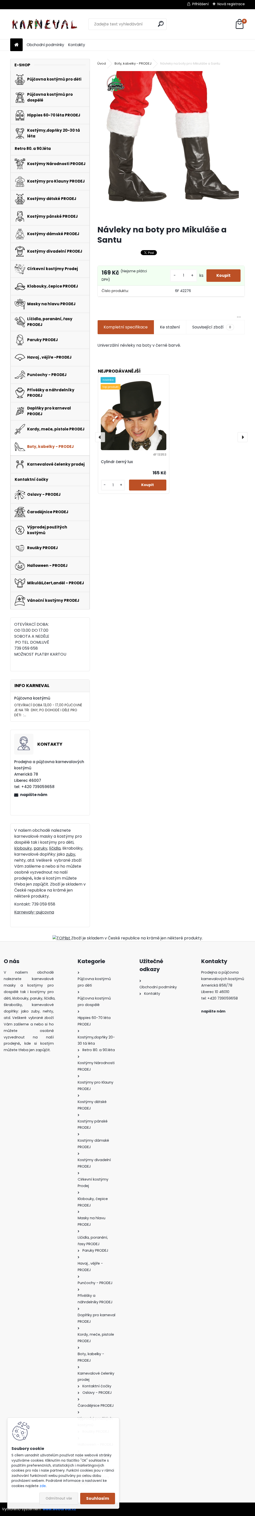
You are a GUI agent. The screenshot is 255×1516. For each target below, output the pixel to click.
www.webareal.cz (59, 1509)
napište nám (33, 795)
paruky (40, 848)
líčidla (55, 848)
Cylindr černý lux (117, 461)
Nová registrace (231, 3)
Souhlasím (97, 1498)
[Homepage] (16, 45)
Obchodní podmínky (45, 44)
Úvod (101, 63)
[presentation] (100, 437)
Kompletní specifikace (126, 327)
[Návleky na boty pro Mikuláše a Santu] (171, 146)
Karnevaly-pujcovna (34, 912)
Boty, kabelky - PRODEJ (133, 63)
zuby (70, 854)
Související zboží (211, 327)
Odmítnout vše (59, 1498)
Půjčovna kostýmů (32, 698)
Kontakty (76, 44)
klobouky (23, 848)
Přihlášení (200, 3)
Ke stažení (170, 327)
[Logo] (44, 24)
